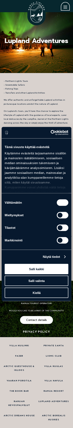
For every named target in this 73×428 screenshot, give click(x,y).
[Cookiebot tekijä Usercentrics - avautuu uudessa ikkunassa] (51, 132)
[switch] (62, 215)
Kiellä (37, 292)
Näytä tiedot (51, 256)
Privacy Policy (36, 331)
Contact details (36, 320)
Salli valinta (36, 281)
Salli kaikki (36, 269)
